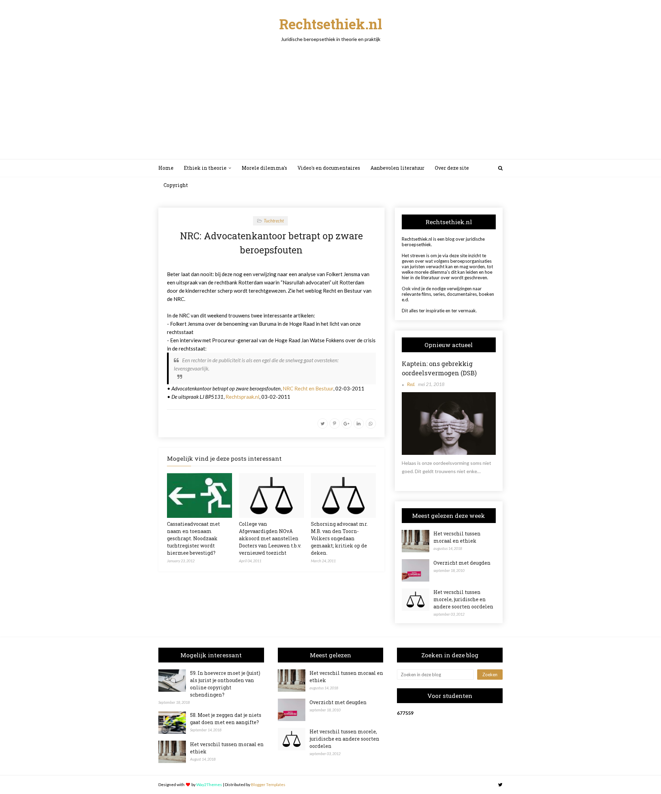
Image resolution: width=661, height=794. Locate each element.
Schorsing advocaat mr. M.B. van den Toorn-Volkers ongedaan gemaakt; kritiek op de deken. (339, 538)
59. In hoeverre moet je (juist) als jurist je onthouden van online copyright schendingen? (225, 684)
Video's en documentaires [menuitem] (328, 168)
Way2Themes (209, 784)
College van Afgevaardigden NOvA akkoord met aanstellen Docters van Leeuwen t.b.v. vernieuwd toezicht (270, 538)
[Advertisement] (330, 93)
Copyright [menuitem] (176, 185)
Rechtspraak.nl (242, 397)
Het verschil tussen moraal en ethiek (457, 537)
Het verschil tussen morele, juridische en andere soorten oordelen (463, 599)
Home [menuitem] (166, 168)
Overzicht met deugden (462, 563)
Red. (411, 384)
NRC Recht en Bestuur (308, 388)
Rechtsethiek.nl (330, 24)
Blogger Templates (268, 784)
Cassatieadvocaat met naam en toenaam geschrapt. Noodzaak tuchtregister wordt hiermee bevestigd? (193, 538)
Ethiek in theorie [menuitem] (205, 168)
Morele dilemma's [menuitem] (264, 168)
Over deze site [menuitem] (452, 168)
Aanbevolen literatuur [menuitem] (397, 168)
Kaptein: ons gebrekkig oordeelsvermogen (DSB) (439, 368)
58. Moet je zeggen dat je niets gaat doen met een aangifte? (225, 718)
